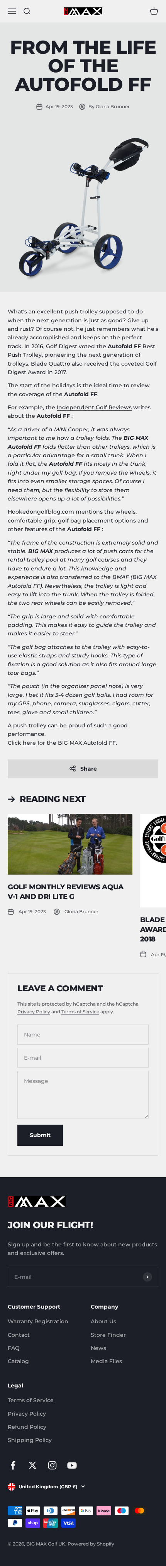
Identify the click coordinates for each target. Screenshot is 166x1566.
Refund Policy (27, 1426)
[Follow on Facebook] (13, 1465)
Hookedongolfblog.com (41, 511)
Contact (19, 1334)
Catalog (18, 1361)
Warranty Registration (38, 1321)
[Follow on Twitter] (32, 1465)
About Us (103, 1321)
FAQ (14, 1348)
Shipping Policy (30, 1440)
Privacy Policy (33, 1011)
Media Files (106, 1361)
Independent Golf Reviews (94, 407)
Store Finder (108, 1334)
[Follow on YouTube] (72, 1465)
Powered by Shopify (91, 1544)
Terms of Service (80, 1011)
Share (88, 768)
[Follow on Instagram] (52, 1465)
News (98, 1348)
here (29, 742)
